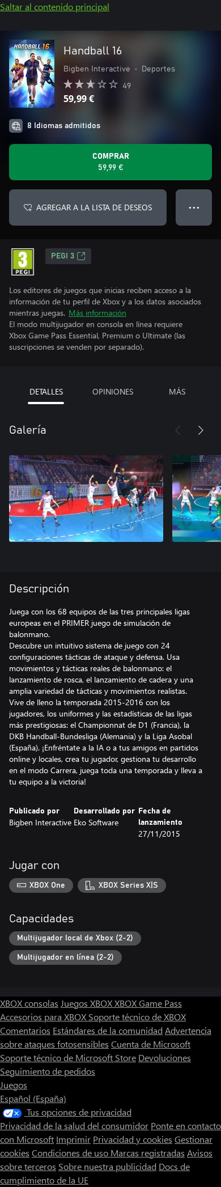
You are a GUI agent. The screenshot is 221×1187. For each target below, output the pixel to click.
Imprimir (73, 1139)
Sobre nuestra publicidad (107, 1166)
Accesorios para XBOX (44, 1017)
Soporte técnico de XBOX (137, 1017)
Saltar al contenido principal (54, 6)
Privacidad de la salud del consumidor (74, 1125)
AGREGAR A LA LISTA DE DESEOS (94, 207)
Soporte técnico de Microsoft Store (68, 1057)
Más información (97, 312)
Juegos (13, 1085)
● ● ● (194, 207)
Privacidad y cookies (132, 1139)
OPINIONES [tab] (112, 391)
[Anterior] (178, 430)
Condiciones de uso (71, 1153)
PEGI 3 (62, 256)
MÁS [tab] (177, 391)
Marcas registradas (147, 1153)
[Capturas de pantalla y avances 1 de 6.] (86, 498)
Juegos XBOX (87, 1003)
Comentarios (25, 1030)
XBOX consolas (29, 1003)
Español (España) (33, 1098)
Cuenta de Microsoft (150, 1044)
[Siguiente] (200, 430)
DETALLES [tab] (46, 391)
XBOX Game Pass (148, 1003)
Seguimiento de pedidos (47, 1071)
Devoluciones (164, 1057)
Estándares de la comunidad (108, 1030)
